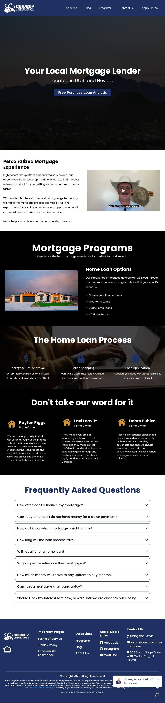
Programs (105, 8)
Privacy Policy (47, 645)
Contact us (127, 8)
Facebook (111, 643)
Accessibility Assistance (47, 653)
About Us (71, 8)
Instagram (111, 649)
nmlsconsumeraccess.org (41, 687)
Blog (88, 8)
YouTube (110, 655)
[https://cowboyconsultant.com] (19, 8)
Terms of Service (50, 639)
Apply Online (150, 8)
